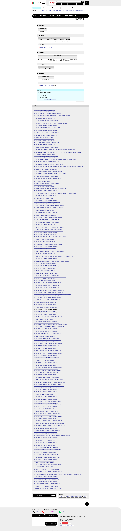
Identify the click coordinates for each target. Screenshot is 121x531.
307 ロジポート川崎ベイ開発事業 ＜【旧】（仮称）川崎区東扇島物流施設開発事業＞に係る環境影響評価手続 (55, 193)
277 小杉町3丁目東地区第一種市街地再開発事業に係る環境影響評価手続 (48, 244)
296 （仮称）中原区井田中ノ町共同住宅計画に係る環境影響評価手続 (47, 212)
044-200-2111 (64, 520)
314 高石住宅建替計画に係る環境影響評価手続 (43, 181)
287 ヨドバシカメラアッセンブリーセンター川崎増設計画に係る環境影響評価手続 (49, 227)
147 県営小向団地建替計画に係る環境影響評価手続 (44, 462)
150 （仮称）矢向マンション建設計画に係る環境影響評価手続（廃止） (47, 457)
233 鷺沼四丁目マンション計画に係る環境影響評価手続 (44, 319)
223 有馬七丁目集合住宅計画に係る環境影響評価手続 (44, 336)
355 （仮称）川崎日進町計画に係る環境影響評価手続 (44, 111)
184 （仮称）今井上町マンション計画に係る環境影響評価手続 (46, 403)
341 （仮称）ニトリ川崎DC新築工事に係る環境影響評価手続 (45, 135)
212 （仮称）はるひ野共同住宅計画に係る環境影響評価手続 (45, 355)
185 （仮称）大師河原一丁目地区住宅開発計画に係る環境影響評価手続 (47, 401)
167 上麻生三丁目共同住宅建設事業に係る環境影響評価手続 (45, 432)
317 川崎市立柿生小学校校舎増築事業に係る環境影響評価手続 (46, 176)
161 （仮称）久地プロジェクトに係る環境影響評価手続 (44, 440)
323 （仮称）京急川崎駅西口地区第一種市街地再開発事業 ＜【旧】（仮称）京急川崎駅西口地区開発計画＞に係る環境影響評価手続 (58, 166)
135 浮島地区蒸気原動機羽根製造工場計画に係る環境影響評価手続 (47, 483)
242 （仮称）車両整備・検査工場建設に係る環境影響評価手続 (46, 304)
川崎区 (61, 496)
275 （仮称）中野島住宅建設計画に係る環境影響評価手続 (45, 248)
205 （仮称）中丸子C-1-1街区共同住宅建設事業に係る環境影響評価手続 (48, 367)
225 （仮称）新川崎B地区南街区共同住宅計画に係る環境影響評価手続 (47, 333)
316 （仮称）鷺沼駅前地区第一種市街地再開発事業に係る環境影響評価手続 (48, 178)
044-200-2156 (43, 95)
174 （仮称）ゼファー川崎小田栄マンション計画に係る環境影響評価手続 (48, 420)
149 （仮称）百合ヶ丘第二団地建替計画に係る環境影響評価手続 (46, 459)
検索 (83, 1)
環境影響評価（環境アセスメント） (58, 10)
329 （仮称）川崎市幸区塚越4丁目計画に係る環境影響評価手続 (46, 156)
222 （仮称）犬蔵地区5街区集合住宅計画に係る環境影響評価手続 (46, 338)
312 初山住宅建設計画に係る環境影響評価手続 (43, 185)
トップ (38, 10)
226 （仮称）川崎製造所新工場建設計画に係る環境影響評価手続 (46, 331)
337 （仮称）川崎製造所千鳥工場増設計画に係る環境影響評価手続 (46, 142)
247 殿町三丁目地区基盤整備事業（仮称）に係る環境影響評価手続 (47, 295)
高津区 (72, 496)
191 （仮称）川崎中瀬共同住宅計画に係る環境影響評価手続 (45, 391)
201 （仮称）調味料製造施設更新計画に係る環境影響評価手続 (46, 374)
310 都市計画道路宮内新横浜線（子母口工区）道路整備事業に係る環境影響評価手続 (50, 188)
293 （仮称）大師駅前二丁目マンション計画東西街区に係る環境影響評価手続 (48, 217)
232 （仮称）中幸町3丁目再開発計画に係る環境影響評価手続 (45, 321)
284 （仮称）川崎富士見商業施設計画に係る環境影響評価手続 (46, 232)
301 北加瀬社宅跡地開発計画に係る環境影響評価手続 (44, 203)
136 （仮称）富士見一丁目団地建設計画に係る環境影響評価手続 (46, 481)
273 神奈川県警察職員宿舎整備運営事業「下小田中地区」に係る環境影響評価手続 (49, 251)
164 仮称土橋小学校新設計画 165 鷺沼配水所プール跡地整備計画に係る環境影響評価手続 (52, 435)
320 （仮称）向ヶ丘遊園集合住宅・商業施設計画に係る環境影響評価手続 (48, 171)
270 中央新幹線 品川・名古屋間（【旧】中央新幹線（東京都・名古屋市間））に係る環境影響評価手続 (53, 256)
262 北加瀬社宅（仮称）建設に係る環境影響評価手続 (44, 270)
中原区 (68, 496)
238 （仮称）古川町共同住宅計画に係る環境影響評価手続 (45, 311)
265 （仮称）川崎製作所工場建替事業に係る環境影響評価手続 (46, 265)
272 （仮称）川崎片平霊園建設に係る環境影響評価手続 (44, 253)
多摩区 (80, 496)
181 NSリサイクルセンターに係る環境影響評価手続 (44, 408)
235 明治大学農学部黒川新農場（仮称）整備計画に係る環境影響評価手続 (48, 316)
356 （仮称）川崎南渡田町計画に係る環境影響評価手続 (44, 110)
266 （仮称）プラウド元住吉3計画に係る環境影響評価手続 (45, 263)
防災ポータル (52, 3)
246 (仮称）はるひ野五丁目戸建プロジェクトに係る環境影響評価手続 (47, 297)
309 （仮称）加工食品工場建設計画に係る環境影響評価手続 (45, 190)
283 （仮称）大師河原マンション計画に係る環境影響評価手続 (46, 234)
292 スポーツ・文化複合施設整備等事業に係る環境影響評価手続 (46, 219)
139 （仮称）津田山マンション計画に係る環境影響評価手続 (45, 476)
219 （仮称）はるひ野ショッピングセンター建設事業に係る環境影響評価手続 (48, 343)
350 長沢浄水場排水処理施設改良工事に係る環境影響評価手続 (46, 120)
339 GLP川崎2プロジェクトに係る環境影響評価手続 (44, 139)
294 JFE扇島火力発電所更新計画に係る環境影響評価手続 (45, 215)
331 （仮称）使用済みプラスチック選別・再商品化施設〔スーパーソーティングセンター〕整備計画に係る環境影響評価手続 (57, 152)
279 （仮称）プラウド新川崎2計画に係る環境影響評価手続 (45, 241)
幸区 (64, 496)
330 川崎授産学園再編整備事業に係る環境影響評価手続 (44, 154)
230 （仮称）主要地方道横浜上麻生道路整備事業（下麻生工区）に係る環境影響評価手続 (50, 324)
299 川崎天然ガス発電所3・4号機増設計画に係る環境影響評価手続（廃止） (48, 207)
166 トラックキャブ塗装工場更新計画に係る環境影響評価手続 (46, 433)
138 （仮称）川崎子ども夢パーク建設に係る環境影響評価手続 (46, 478)
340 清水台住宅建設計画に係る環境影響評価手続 (43, 137)
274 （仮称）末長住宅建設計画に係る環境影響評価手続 (44, 249)
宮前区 (76, 496)
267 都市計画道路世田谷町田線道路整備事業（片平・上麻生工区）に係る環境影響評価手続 (51, 261)
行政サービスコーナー (69, 525)
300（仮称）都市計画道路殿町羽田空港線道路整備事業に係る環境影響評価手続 (49, 205)
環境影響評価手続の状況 (79, 10)
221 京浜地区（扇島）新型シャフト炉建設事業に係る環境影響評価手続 (47, 340)
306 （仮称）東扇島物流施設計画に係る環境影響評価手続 (45, 195)
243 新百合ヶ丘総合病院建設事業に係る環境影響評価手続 (45, 302)
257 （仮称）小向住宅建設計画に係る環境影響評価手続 (44, 278)
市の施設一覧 (51, 515)
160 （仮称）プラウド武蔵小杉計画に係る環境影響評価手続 (45, 442)
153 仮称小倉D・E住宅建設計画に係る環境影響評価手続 (45, 452)
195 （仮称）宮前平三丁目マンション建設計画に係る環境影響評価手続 (47, 384)
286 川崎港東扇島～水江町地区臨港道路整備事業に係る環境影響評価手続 (48, 229)
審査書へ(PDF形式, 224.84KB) (49, 85)
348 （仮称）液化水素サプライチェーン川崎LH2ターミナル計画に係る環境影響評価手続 (51, 123)
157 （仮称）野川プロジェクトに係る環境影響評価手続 (44, 445)
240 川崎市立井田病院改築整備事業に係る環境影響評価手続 (45, 307)
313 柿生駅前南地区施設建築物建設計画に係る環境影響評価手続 (46, 183)
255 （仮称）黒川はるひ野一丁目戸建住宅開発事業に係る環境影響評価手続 (48, 282)
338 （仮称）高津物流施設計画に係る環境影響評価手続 (44, 140)
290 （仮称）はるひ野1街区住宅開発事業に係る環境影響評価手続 (46, 222)
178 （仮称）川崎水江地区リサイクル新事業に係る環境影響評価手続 (47, 413)
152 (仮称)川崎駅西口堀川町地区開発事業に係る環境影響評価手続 (46, 454)
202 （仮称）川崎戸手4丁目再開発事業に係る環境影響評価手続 (46, 372)
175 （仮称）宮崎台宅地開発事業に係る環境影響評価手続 (45, 418)
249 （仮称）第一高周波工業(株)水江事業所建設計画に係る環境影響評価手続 (48, 292)
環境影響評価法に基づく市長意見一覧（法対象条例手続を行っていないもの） (48, 488)
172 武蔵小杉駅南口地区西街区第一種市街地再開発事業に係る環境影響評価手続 (49, 423)
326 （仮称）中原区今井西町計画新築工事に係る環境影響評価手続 (46, 161)
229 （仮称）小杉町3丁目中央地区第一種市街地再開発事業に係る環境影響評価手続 (50, 326)
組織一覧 (38, 515)
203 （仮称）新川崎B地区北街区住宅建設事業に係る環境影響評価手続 (47, 370)
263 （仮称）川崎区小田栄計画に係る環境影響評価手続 (44, 268)
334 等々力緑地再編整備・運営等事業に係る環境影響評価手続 (46, 147)
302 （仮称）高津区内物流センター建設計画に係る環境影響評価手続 (47, 202)
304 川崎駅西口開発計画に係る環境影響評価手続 (43, 198)
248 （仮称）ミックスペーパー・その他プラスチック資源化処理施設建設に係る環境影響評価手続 (52, 294)
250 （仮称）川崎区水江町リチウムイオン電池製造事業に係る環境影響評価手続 (49, 290)
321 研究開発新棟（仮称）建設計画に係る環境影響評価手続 (45, 169)
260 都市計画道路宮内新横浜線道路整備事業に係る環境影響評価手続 (47, 273)
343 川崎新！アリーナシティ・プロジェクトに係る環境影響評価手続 (47, 132)
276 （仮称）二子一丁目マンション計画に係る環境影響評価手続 (46, 246)
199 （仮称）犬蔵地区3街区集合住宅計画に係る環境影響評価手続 (46, 377)
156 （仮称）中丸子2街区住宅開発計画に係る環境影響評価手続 (46, 447)
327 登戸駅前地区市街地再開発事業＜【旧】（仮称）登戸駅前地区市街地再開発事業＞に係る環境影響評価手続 (55, 159)
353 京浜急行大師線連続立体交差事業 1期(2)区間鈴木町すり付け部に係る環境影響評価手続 (52, 115)
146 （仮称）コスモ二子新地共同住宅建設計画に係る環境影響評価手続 (47, 464)
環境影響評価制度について (70, 10)
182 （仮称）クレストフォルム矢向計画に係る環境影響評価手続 (46, 406)
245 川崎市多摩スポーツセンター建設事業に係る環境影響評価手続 (47, 299)
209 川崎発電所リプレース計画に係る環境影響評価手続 (44, 360)
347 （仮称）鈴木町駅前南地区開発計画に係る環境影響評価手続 (46, 125)
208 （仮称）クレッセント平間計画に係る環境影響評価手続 (45, 362)
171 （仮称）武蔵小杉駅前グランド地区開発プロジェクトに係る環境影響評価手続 (49, 425)
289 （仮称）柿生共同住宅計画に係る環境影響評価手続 (44, 224)
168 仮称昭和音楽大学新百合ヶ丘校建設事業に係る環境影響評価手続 (47, 430)
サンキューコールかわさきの (51, 524)
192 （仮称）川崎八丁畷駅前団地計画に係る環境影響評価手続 (46, 389)
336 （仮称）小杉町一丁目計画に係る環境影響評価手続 (44, 144)
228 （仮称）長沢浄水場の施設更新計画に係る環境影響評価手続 (46, 328)
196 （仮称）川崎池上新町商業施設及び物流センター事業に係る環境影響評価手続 (49, 382)
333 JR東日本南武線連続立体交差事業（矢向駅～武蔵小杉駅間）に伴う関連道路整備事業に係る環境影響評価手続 (55, 149)
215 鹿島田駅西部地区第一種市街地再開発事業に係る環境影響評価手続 (47, 350)
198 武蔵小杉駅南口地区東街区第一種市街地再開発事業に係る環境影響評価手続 (49, 379)
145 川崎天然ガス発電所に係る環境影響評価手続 (43, 466)
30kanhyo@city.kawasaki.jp (50, 99)
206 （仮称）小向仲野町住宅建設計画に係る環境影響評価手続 (46, 365)
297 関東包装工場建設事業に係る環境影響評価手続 (44, 210)
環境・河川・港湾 (48, 10)
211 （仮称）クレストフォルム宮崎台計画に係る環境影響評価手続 (46, 357)
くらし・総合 (42, 10)
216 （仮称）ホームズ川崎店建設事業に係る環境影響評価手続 (46, 348)
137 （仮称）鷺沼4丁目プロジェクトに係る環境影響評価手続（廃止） (47, 479)
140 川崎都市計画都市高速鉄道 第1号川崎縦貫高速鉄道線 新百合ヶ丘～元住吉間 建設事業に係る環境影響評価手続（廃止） (58, 474)
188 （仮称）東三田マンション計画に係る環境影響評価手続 (45, 396)
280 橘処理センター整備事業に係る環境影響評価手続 (44, 239)
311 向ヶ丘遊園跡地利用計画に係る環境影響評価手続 (44, 186)
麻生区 (85, 496)
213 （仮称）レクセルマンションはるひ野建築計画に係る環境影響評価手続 (48, 353)
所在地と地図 (62, 525)
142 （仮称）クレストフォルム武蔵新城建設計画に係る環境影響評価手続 (48, 471)
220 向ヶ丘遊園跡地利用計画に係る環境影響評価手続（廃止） (46, 341)
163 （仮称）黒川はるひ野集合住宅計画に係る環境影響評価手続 (46, 437)
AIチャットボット (50, 495)
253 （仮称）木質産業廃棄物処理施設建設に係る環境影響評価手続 (46, 285)
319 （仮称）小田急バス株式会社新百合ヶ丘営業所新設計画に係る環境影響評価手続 (50, 173)
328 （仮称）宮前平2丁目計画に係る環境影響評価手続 (44, 157)
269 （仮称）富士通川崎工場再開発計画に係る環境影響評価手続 (46, 258)
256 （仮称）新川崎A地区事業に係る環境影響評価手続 (44, 280)
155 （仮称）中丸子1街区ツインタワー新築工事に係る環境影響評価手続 (47, 449)
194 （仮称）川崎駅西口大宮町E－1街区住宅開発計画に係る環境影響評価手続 (49, 386)
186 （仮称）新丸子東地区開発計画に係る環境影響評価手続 (45, 399)
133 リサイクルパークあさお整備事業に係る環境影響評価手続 (46, 486)
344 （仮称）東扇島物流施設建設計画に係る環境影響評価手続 (46, 130)
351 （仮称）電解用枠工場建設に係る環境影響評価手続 (44, 118)
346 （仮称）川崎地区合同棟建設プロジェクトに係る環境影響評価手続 (47, 127)
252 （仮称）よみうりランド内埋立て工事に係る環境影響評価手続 (46, 287)
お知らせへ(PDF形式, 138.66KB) (49, 47)
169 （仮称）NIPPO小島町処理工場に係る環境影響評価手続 (45, 428)
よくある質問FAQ (39, 495)
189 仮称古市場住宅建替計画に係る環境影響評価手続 (44, 394)
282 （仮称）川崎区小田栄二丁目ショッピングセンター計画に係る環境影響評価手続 (50, 236)
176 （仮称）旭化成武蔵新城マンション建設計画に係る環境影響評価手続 (48, 416)
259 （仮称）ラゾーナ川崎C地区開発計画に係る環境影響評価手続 (46, 275)
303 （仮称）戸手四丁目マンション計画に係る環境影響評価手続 (46, 200)
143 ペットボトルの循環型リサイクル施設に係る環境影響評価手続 (47, 469)
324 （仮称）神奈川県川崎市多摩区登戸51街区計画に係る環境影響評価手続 (48, 164)
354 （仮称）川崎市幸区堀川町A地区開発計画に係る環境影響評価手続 (47, 113)
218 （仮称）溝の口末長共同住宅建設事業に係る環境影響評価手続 (46, 345)
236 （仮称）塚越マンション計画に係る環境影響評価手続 (45, 314)
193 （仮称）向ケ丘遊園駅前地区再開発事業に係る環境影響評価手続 (47, 387)
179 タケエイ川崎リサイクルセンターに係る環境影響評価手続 (46, 411)
